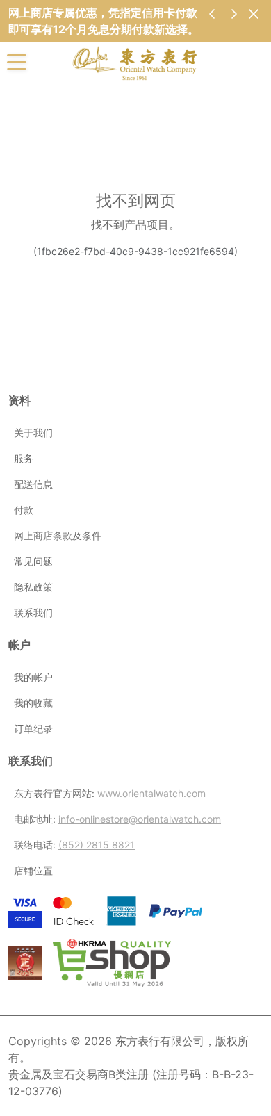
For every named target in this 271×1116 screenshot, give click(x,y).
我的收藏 (33, 703)
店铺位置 (33, 870)
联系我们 (33, 612)
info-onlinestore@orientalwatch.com (139, 819)
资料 (19, 400)
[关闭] (253, 13)
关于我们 (33, 432)
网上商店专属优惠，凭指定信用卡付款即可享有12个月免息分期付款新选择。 (103, 21)
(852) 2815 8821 (96, 845)
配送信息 (33, 484)
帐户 (19, 645)
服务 (23, 458)
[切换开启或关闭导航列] (16, 61)
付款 (23, 510)
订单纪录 (33, 729)
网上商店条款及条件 (57, 535)
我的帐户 (33, 677)
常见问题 (33, 561)
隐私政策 (33, 587)
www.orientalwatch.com (151, 793)
